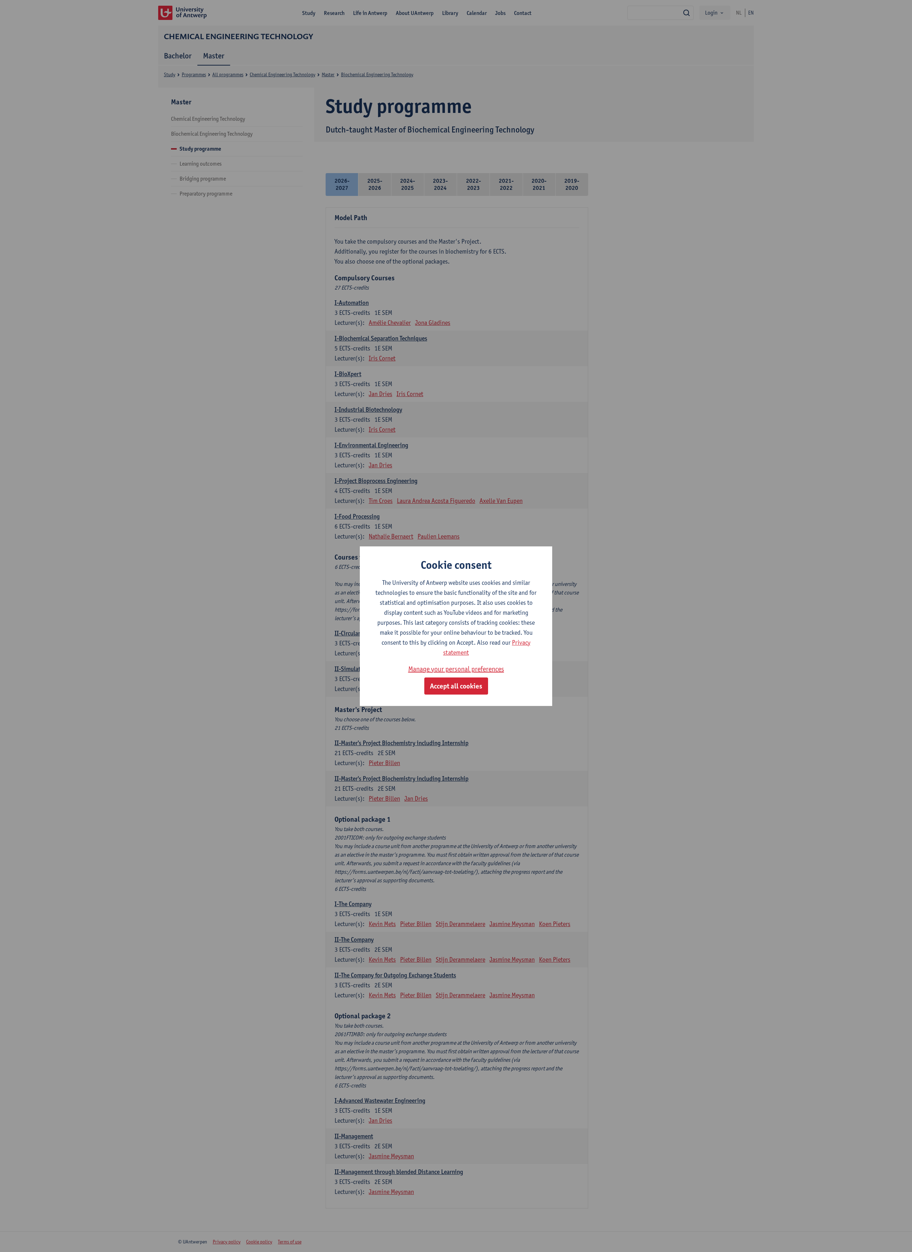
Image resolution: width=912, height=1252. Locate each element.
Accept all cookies (456, 686)
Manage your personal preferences (456, 669)
